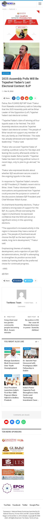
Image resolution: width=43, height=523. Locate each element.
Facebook (16, 505)
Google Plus (34, 505)
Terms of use (33, 518)
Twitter (25, 505)
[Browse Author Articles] (21, 294)
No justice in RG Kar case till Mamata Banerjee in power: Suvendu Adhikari (31, 325)
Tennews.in (7, 512)
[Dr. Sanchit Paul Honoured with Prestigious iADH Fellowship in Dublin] (31, 352)
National (6, 73)
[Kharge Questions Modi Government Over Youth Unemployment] (12, 352)
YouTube (7, 505)
